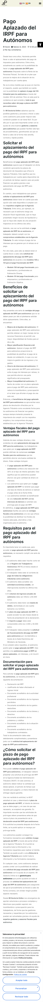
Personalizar (21, 988)
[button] (40, 44)
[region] (21, 966)
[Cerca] (41, 933)
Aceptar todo (21, 980)
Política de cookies (20, 974)
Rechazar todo (21, 997)
